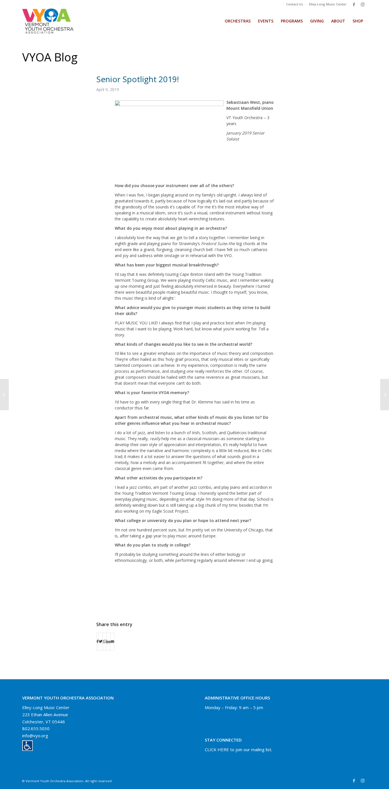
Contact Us (294, 4)
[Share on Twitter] (101, 641)
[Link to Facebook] (354, 4)
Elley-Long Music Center (328, 4)
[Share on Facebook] (98, 641)
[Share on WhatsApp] (104, 641)
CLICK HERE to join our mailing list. (238, 749)
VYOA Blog (49, 57)
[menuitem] (294, 4)
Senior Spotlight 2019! (137, 79)
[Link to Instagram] (362, 4)
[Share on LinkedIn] (108, 641)
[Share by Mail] (112, 641)
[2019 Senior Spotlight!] (4, 394)
